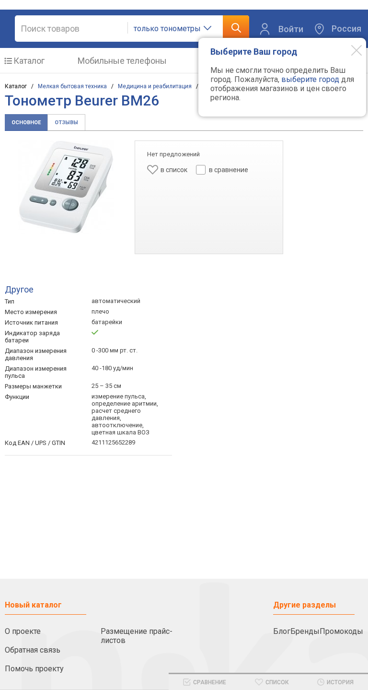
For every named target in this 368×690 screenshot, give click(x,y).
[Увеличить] (66, 187)
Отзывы (66, 122)
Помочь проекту (34, 668)
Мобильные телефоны (122, 61)
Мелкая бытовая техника (72, 86)
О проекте (23, 631)
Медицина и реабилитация (155, 86)
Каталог (29, 61)
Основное (26, 122)
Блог (281, 631)
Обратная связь (32, 650)
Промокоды (341, 631)
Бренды (305, 631)
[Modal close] (349, 50)
